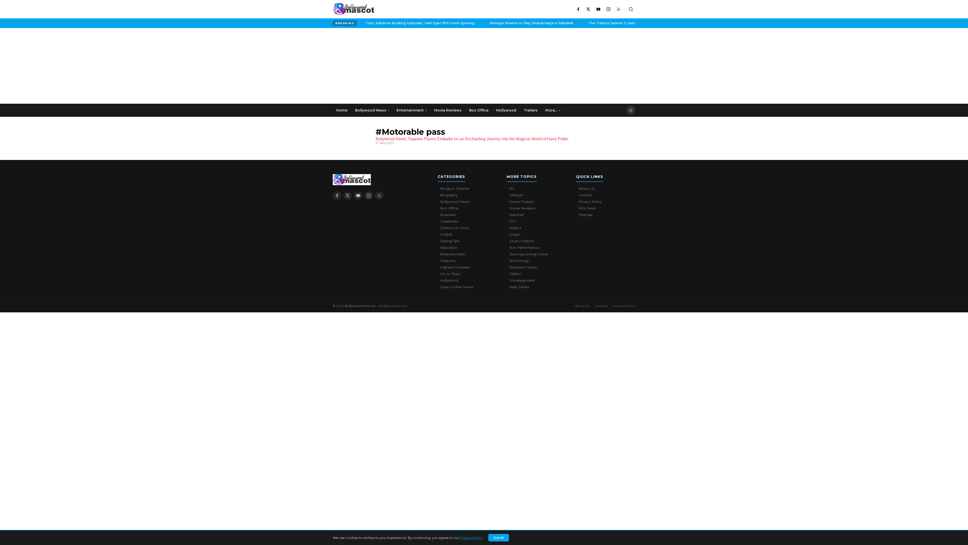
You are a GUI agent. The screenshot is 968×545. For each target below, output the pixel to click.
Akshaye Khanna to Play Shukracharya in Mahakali (512, 23)
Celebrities (449, 221)
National (516, 215)
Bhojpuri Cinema (454, 188)
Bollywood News (454, 202)
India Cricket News (456, 287)
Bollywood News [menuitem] (370, 110)
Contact (585, 195)
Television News (523, 267)
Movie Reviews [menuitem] (448, 110)
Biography (449, 195)
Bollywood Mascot (360, 306)
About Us (586, 188)
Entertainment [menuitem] (410, 110)
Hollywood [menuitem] (506, 110)
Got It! (498, 538)
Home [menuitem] (341, 110)
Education (449, 248)
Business (448, 215)
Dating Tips (449, 241)
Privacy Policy (471, 538)
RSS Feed (587, 208)
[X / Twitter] (588, 9)
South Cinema (521, 241)
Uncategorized (521, 280)
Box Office (449, 208)
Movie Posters (521, 202)
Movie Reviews (522, 208)
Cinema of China (454, 228)
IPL (512, 188)
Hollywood (449, 280)
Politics (515, 228)
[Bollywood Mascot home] (353, 9)
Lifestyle (516, 195)
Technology (519, 261)
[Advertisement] (370, 66)
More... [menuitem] (551, 110)
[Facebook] (578, 9)
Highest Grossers (455, 267)
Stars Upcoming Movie (528, 254)
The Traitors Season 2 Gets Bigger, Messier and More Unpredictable (627, 23)
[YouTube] (598, 9)
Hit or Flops (450, 274)
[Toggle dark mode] (630, 110)
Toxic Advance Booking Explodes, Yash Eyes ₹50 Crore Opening (400, 23)
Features (448, 261)
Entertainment (452, 254)
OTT (512, 221)
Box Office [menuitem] (479, 110)
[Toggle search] (630, 9)
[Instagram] (608, 9)
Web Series (519, 287)
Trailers (515, 274)
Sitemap (586, 215)
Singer (514, 234)
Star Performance (524, 248)
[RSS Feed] (618, 9)
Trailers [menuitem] (531, 110)
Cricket (446, 234)
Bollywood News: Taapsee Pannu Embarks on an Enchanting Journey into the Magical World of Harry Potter (472, 139)
